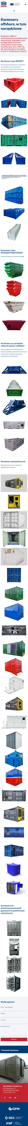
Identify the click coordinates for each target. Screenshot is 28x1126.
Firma (3, 1013)
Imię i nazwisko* (7, 1007)
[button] (25, 4)
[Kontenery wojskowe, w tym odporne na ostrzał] (14, 1068)
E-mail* (3, 1020)
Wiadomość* (5, 1026)
